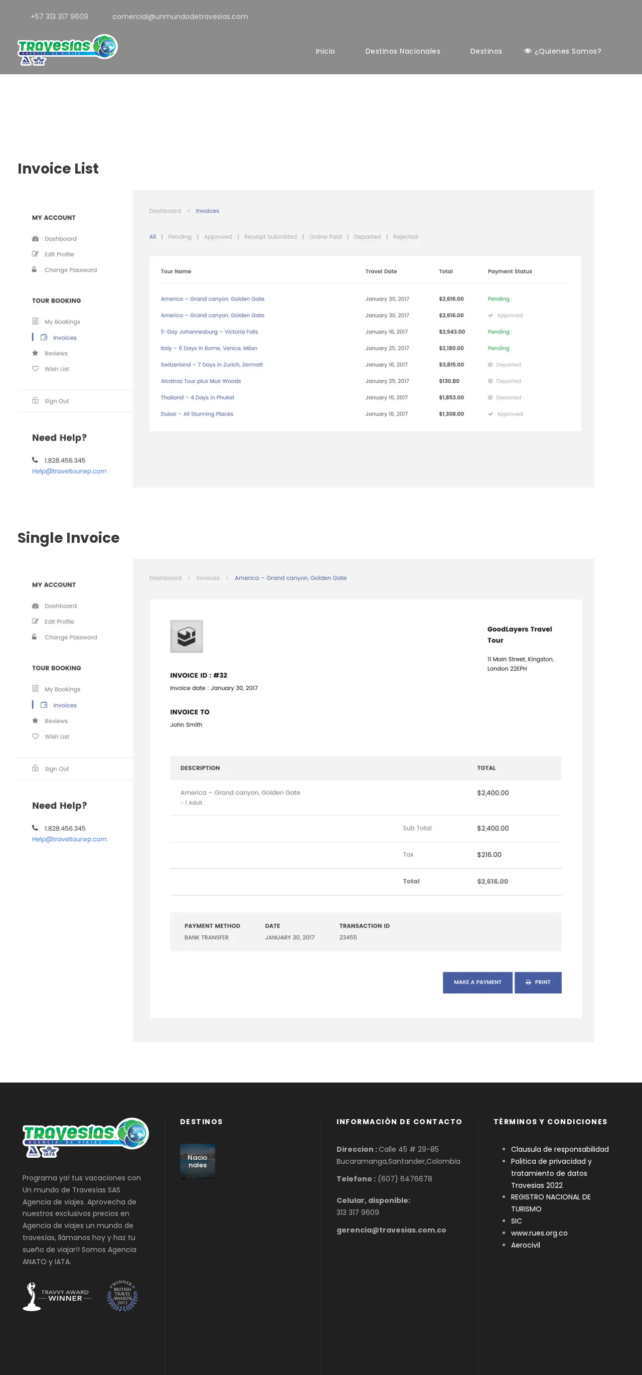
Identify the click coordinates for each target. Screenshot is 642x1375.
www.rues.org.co (539, 1233)
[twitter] (605, 17)
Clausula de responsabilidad (560, 1149)
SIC (516, 1221)
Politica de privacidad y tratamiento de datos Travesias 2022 (551, 1173)
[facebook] (589, 17)
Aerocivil (525, 1245)
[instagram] (621, 17)
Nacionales (197, 1161)
